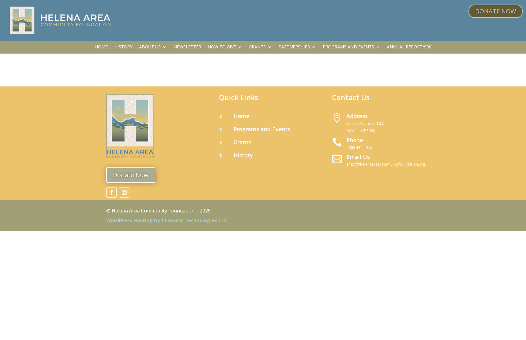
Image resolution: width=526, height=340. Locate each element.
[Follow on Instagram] (124, 192)
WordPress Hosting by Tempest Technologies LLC (166, 220)
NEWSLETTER (187, 47)
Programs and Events (261, 129)
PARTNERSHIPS (294, 47)
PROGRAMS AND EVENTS (348, 47)
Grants (242, 142)
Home (241, 116)
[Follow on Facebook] (111, 192)
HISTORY (123, 47)
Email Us (358, 156)
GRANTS (257, 47)
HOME (101, 47)
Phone (354, 140)
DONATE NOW (495, 11)
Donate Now (131, 175)
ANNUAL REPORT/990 (409, 47)
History (243, 155)
